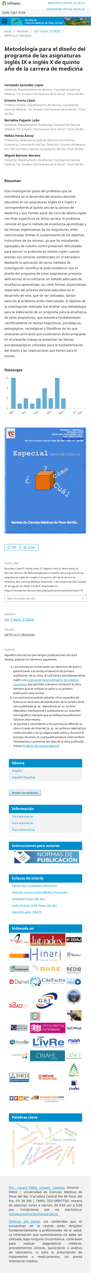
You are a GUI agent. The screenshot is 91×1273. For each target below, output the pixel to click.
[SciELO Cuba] (19, 944)
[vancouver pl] (19, 1099)
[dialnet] (19, 986)
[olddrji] (19, 1081)
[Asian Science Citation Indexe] (74, 1058)
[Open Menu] (4, 21)
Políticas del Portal (24, 1221)
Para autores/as (22, 823)
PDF (14, 547)
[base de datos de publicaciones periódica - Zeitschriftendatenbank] (47, 1032)
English (17, 771)
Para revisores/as (23, 830)
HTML (31, 547)
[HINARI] (45, 960)
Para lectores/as (22, 816)
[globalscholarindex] (44, 1010)
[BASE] (46, 973)
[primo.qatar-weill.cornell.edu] (48, 1081)
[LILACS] (74, 984)
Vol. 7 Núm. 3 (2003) (47, 31)
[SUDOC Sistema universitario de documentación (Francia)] (74, 1003)
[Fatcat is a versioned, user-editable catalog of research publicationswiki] (74, 1019)
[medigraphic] (19, 971)
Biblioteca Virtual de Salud (66, 3)
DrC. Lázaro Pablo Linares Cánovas (37, 1187)
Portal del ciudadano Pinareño (34, 886)
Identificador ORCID (27, 912)
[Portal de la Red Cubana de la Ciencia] (19, 1043)
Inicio (7, 31)
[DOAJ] (74, 941)
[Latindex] (47, 945)
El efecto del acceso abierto (40, 746)
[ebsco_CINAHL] (47, 1060)
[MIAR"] (74, 1043)
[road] (19, 1007)
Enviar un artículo (25, 793)
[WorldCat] (74, 956)
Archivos (22, 31)
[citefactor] (47, 986)
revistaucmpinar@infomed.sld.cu (33, 1214)
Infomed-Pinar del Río (28, 899)
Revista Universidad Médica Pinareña (39, 892)
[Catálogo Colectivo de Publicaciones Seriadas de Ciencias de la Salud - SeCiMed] (74, 1029)
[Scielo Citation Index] (19, 957)
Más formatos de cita (21, 598)
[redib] (74, 973)
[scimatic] (35, 1019)
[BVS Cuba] (19, 1031)
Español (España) (23, 777)
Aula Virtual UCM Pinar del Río (34, 906)
